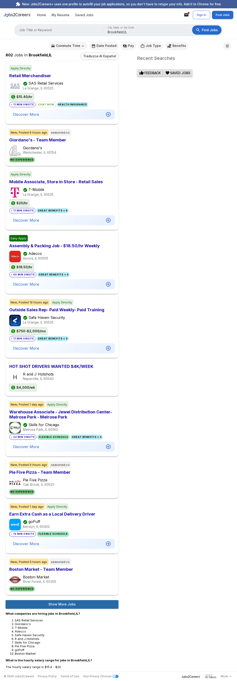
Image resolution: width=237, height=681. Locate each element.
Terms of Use (69, 676)
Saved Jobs (84, 15)
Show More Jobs (62, 604)
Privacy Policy (47, 676)
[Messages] (186, 14)
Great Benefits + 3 (54, 274)
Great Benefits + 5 (53, 210)
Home (41, 15)
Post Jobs (223, 15)
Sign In (201, 15)
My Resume (60, 15)
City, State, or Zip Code (121, 27)
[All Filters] (227, 46)
